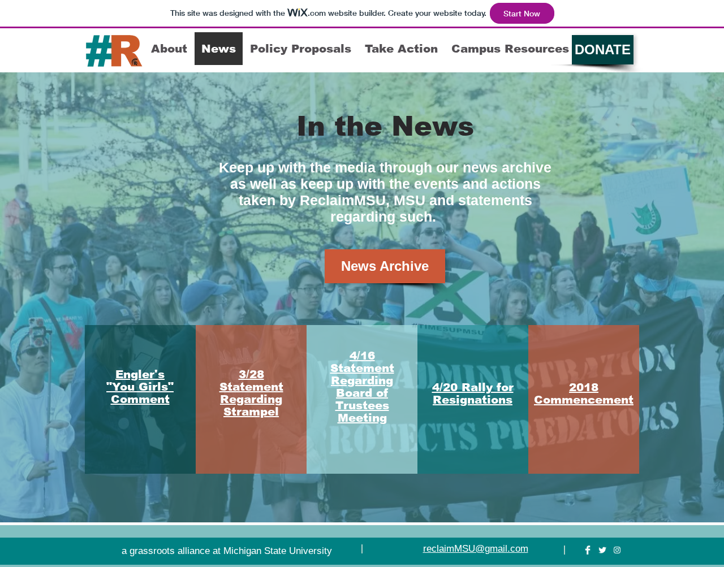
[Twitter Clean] (602, 550)
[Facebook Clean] (587, 550)
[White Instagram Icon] (617, 550)
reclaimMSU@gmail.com (475, 548)
